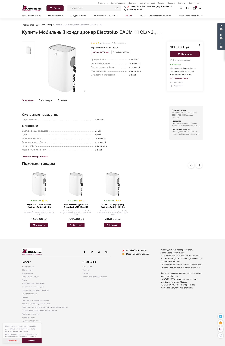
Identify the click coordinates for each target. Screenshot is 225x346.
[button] (220, 335)
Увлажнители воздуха (106, 15)
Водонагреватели (31, 15)
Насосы (25, 297)
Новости (86, 270)
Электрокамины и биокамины (155, 15)
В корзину (186, 54)
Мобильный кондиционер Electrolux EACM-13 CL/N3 (76, 206)
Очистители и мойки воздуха (194, 15)
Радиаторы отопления (30, 314)
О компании (87, 267)
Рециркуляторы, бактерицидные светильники (39, 311)
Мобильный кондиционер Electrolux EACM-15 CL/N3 (113, 206)
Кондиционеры (78, 15)
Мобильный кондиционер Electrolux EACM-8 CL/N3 (39, 206)
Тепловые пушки (28, 317)
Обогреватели (55, 15)
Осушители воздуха (29, 294)
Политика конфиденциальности (95, 277)
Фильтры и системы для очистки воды (36, 304)
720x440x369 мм (121, 52)
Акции (129, 15)
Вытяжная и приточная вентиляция (35, 290)
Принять (31, 341)
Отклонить (12, 341)
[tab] (29, 100)
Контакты (86, 273)
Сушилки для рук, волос (31, 321)
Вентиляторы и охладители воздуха (35, 300)
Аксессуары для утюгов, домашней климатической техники (45, 307)
